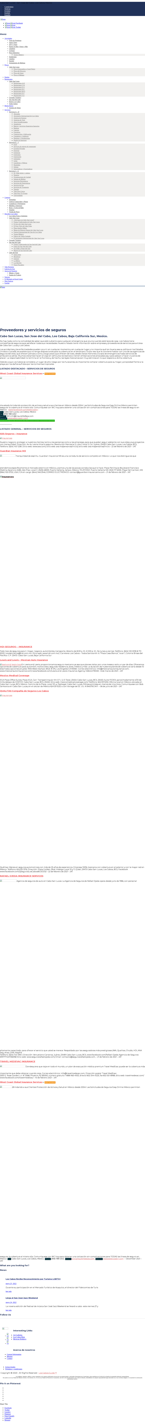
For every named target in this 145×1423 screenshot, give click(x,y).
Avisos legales (10, 1367)
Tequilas (11, 210)
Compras (7, 197)
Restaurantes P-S (19, 93)
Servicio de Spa (19, 185)
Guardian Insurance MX (13, 451)
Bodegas (16, 128)
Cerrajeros (17, 132)
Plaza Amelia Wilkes (20, 228)
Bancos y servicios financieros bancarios (26, 126)
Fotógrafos (17, 155)
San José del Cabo (15, 100)
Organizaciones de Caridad (22, 177)
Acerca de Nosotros (11, 271)
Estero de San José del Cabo (23, 246)
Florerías (16, 151)
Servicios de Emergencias (22, 183)
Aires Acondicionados (21, 122)
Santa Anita (17, 255)
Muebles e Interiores (15, 206)
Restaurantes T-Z (19, 95)
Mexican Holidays (19, 1339)
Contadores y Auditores (21, 136)
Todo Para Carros (19, 191)
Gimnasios (17, 159)
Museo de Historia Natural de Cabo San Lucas (28, 230)
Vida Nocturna (9, 267)
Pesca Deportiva (14, 53)
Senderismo (13, 57)
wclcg (83, 1259)
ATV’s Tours (13, 44)
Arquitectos (17, 124)
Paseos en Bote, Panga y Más (18, 46)
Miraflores (17, 257)
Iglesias (16, 167)
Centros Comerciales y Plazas (18, 201)
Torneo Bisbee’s (19, 55)
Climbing (12, 49)
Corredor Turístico (15, 97)
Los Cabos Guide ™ (48, 1373)
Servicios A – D (14, 112)
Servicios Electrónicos (21, 181)
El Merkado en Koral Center (14, 279)
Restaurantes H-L (19, 89)
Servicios (7, 110)
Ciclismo (12, 51)
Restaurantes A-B (19, 83)
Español (7, 15)
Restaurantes (8, 79)
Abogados (17, 114)
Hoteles (7, 77)
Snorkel (11, 61)
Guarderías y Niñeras (20, 163)
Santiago (16, 259)
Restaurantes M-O (19, 91)
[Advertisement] (72, 309)
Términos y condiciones (13, 1369)
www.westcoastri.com (18, 418)
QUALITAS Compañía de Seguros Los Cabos (24, 691)
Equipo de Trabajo (15, 275)
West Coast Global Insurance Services (21, 373)
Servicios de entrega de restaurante (25, 146)
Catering (16, 130)
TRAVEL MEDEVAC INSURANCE (17, 1061)
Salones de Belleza (19, 179)
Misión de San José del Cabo (23, 250)
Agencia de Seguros (20, 118)
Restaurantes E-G (19, 87)
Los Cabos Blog (19, 1337)
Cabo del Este (13, 252)
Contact (9, 1358)
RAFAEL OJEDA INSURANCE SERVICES (21, 876)
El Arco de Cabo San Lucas (22, 224)
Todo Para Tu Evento (20, 193)
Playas (7, 65)
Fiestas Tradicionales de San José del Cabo (27, 244)
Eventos (7, 11)
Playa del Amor (19, 73)
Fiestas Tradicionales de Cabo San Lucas (27, 222)
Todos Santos (13, 104)
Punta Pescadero (19, 265)
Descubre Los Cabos (11, 214)
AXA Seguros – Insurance (13, 433)
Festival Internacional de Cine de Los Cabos (28, 232)
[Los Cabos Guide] (3, 19)
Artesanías (12, 199)
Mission (9, 1356)
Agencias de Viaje (19, 120)
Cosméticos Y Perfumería (17, 204)
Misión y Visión (14, 273)
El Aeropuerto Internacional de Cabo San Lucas (29, 238)
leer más (9, 1291)
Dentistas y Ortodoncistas (22, 138)
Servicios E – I (14, 142)
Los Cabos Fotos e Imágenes (18, 216)
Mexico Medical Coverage (14, 675)
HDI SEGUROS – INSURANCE (16, 646)
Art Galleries (17, 1335)
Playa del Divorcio (20, 71)
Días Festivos (9, 281)
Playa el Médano (19, 75)
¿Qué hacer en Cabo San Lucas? (24, 220)
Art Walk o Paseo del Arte (22, 248)
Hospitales (17, 165)
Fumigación (17, 157)
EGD (15, 144)
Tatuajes (16, 189)
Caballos (11, 59)
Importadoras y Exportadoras (23, 169)
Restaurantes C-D (19, 85)
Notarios (16, 175)
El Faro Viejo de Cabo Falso (23, 226)
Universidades (18, 195)
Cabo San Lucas (14, 67)
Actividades (8, 38)
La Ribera (17, 261)
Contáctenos (9, 7)
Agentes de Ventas (15, 108)
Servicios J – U (14, 171)
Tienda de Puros (14, 212)
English (7, 13)
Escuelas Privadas (19, 148)
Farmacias (17, 153)
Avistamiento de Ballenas (17, 63)
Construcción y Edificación (22, 134)
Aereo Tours (13, 42)
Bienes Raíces (9, 106)
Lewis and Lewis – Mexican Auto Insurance (24, 660)
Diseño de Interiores (20, 140)
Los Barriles (17, 263)
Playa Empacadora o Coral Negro (24, 69)
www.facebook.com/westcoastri (23, 410)
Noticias (7, 9)
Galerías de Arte (10, 269)
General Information (14, 1354)
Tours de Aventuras (15, 40)
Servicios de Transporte (21, 187)
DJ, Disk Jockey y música (22, 173)
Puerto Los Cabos (14, 102)
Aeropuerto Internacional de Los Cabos (26, 116)
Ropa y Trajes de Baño (16, 208)
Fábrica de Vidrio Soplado (22, 236)
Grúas (15, 161)
